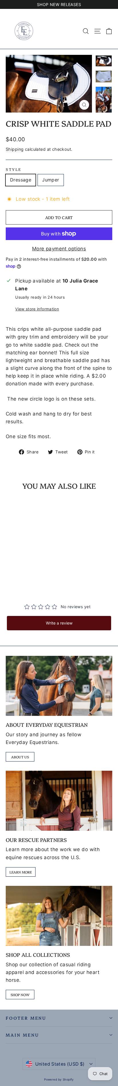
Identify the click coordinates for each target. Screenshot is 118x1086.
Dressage (20, 180)
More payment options (59, 249)
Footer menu (26, 1018)
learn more (20, 871)
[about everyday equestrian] (59, 686)
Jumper (50, 180)
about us (20, 756)
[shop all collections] (59, 916)
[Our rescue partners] (59, 801)
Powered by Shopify (59, 1079)
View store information (37, 309)
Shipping (14, 149)
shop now (20, 994)
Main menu (22, 1035)
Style (13, 169)
